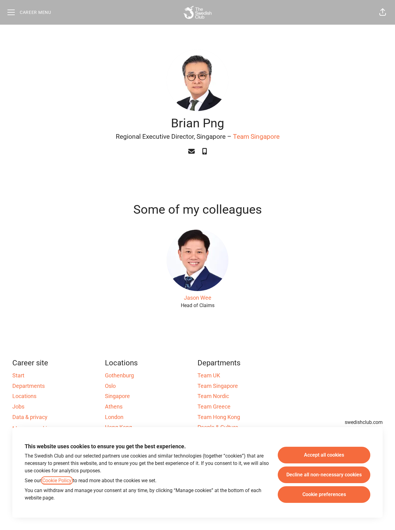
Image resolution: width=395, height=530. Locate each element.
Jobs (18, 406)
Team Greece (214, 406)
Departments (28, 386)
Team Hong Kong (219, 417)
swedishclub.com (364, 422)
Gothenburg (119, 375)
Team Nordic (213, 396)
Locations (24, 396)
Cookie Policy (57, 480)
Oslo (110, 386)
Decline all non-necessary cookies (324, 475)
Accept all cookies (324, 455)
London (114, 417)
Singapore (117, 396)
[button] (382, 12)
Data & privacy (30, 417)
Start (18, 375)
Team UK (209, 375)
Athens (114, 406)
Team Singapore (256, 136)
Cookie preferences (324, 494)
